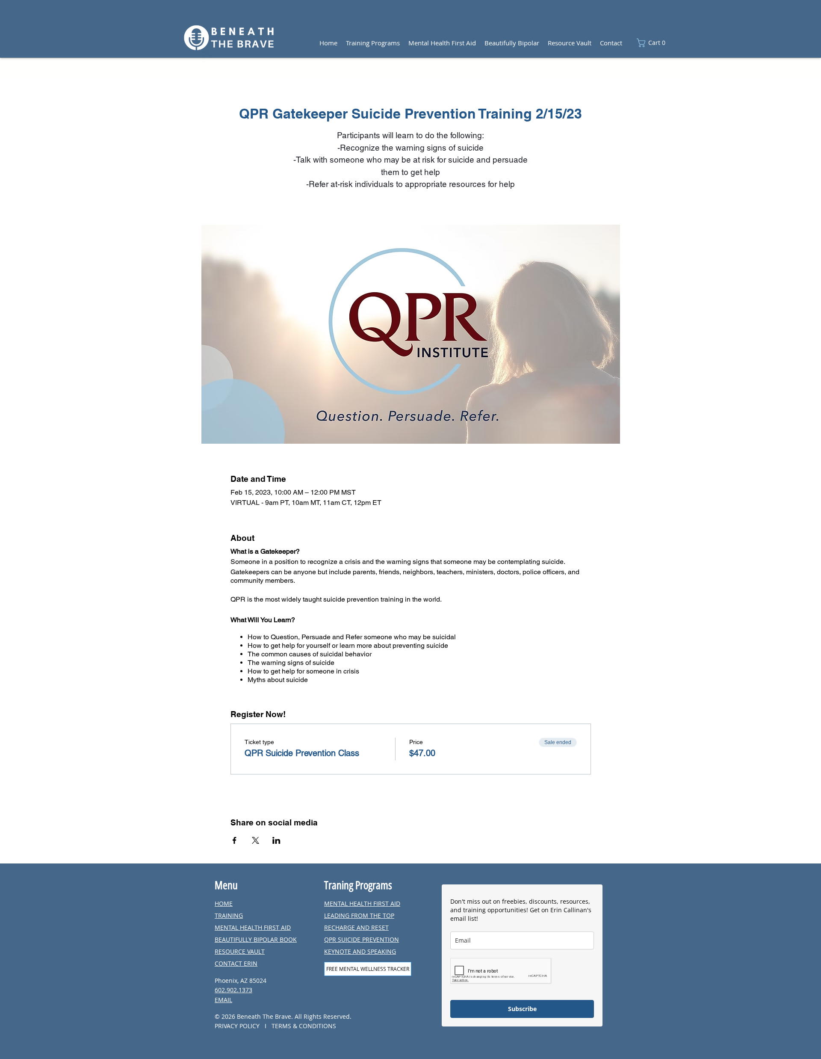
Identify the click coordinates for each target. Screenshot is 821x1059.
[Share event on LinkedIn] (276, 840)
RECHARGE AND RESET (356, 927)
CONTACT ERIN (236, 963)
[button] (653, 43)
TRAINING (229, 915)
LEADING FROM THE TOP (359, 915)
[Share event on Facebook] (234, 840)
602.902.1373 (233, 990)
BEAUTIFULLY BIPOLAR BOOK (256, 939)
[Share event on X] (255, 840)
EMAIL (223, 1000)
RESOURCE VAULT (240, 951)
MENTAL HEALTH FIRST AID (253, 927)
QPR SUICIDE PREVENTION (361, 939)
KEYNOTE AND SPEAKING (360, 951)
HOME (224, 903)
